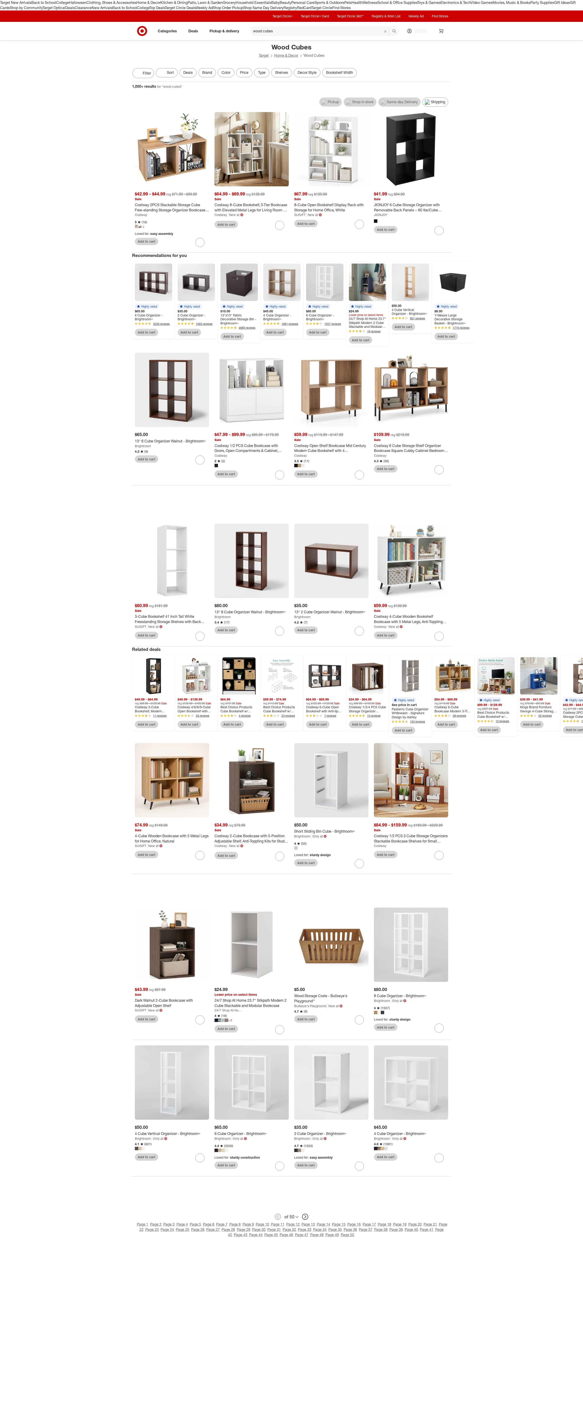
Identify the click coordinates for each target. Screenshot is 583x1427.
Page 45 (271, 1234)
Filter (147, 73)
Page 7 (222, 1224)
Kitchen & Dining (174, 2)
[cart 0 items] (441, 31)
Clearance (83, 7)
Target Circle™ (283, 16)
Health (357, 2)
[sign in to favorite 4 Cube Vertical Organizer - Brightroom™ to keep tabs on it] (200, 1158)
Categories (167, 30)
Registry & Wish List (386, 16)
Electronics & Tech (455, 2)
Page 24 (167, 1229)
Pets (348, 2)
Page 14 (323, 1224)
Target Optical (54, 7)
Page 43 (240, 1234)
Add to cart (146, 241)
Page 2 (155, 1224)
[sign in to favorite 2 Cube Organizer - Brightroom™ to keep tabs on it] (359, 1166)
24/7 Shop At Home (229, 1010)
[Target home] (142, 31)
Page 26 (198, 1229)
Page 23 (152, 1229)
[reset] (385, 31)
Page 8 (235, 1224)
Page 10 (262, 1224)
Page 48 (317, 1234)
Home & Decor (148, 2)
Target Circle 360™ (350, 16)
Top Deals (157, 7)
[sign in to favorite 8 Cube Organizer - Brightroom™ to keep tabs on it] (439, 1028)
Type (262, 72)
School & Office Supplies (397, 2)
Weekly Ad (204, 7)
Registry (290, 7)
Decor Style (307, 72)
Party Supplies (542, 2)
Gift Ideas (562, 2)
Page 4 (182, 1224)
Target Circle (322, 7)
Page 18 (384, 1224)
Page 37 (365, 1229)
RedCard (304, 7)
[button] (147, 306)
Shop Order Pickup (228, 7)
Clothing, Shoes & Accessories (111, 2)
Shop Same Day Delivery (263, 7)
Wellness (370, 2)
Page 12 (293, 1224)
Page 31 (274, 1229)
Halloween (78, 2)
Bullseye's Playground (310, 1006)
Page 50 (347, 1234)
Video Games (481, 2)
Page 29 (243, 1229)
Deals (70, 7)
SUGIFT (300, 215)
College (62, 2)
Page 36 (350, 1229)
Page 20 (415, 1224)
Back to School (43, 2)
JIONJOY (380, 215)
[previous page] (277, 1216)
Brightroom (143, 446)
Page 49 (332, 1234)
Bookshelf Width (339, 72)
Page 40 (411, 1229)
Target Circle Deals (180, 7)
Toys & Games (428, 2)
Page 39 (396, 1229)
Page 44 (256, 1234)
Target (264, 55)
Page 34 (320, 1229)
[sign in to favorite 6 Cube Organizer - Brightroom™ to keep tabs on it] (279, 1166)
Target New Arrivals (15, 2)
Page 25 (182, 1229)
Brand (207, 72)
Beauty (285, 2)
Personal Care (303, 2)
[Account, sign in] (418, 31)
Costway (141, 215)
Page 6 (208, 1224)
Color (226, 72)
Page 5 (195, 1224)
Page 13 (308, 1224)
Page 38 (381, 1229)
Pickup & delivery (224, 30)
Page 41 (426, 1229)
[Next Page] (446, 73)
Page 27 (213, 1229)
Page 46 (286, 1234)
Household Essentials (253, 2)
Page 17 (369, 1224)
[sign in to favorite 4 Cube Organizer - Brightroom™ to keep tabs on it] (439, 1158)
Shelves (281, 72)
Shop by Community (26, 7)
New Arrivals (102, 7)
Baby (275, 2)
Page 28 (228, 1229)
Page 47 (301, 1234)
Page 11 (277, 1224)
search (394, 31)
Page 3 (169, 1224)
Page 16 (354, 1224)
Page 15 (338, 1224)
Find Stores (341, 7)
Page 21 (430, 1224)
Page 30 (259, 1229)
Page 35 (335, 1229)
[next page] (305, 1216)
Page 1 (142, 1224)
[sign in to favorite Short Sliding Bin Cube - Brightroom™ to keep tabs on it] (359, 863)
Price (244, 72)
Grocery (229, 2)
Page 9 (248, 1224)
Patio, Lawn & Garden (205, 2)
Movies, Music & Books (511, 2)
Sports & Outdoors (329, 2)
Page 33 (304, 1229)
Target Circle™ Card (315, 16)
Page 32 (289, 1229)
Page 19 (400, 1224)
